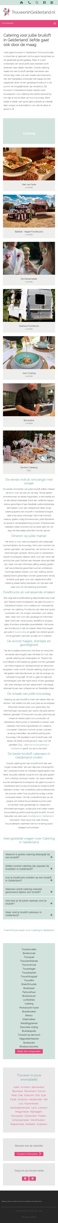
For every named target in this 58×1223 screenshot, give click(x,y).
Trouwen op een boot (29, 1034)
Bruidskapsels (29, 1031)
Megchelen (22, 1111)
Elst (37, 1095)
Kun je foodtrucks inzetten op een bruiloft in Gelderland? (28, 879)
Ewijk (13, 1099)
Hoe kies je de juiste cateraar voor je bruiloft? (25, 902)
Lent (34, 1107)
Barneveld (38, 1087)
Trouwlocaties (7, 23)
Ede (20, 1095)
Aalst (16, 1087)
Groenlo (22, 1099)
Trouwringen (29, 968)
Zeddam (30, 1124)
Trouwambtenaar (29, 961)
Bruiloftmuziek (28, 984)
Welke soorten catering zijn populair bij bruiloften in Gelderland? (27, 867)
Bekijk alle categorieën (28, 1051)
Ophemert (30, 1115)
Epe (43, 1095)
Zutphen (42, 1124)
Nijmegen (36, 1111)
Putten (42, 1115)
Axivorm (33, 1217)
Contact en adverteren (19, 1201)
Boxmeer (17, 1091)
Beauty (29, 1015)
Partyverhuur (29, 992)
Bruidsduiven (29, 996)
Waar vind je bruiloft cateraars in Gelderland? (23, 914)
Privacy (40, 1201)
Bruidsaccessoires (29, 1046)
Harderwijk (35, 1099)
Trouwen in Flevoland (27, 1154)
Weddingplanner (29, 1023)
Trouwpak (29, 957)
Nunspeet (17, 1115)
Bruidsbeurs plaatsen (7, 1201)
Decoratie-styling (29, 1027)
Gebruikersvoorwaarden (31, 1201)
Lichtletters (29, 999)
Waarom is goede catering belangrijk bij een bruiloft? (27, 856)
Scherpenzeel (20, 1119)
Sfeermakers (28, 1019)
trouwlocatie (19, 632)
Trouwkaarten (29, 972)
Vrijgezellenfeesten (29, 1038)
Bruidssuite (29, 1042)
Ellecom (29, 1095)
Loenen (42, 1107)
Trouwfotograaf (29, 976)
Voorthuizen (38, 1119)
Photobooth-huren (29, 1007)
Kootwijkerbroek (20, 1107)
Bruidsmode (29, 953)
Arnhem (25, 1087)
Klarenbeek (31, 1103)
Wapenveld (17, 1124)
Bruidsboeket (29, 1011)
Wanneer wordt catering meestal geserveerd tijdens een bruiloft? (23, 891)
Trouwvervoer (29, 964)
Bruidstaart (29, 988)
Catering (29, 1003)
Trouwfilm (29, 980)
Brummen (30, 1091)
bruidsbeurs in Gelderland (41, 816)
